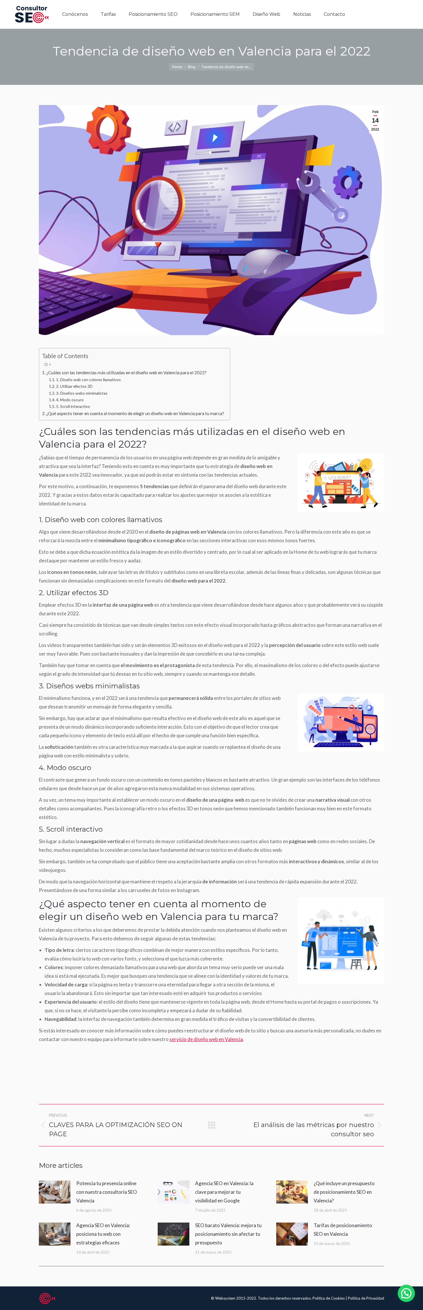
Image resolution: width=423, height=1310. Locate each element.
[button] (406, 1293)
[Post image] (54, 1192)
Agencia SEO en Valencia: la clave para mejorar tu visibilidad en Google (224, 1192)
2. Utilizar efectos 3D (74, 386)
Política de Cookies (329, 1298)
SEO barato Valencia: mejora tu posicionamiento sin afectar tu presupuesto (228, 1234)
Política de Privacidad (366, 1298)
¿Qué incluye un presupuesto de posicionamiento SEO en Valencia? (344, 1192)
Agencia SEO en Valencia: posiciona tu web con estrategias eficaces (103, 1234)
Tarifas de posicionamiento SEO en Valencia (343, 1229)
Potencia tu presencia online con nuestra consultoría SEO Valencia (106, 1192)
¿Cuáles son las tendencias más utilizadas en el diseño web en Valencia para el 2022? (126, 372)
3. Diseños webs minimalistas (82, 393)
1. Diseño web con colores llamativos (88, 379)
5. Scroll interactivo (73, 406)
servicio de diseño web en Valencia (206, 1039)
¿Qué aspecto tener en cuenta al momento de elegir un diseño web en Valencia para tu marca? (135, 413)
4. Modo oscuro (70, 399)
